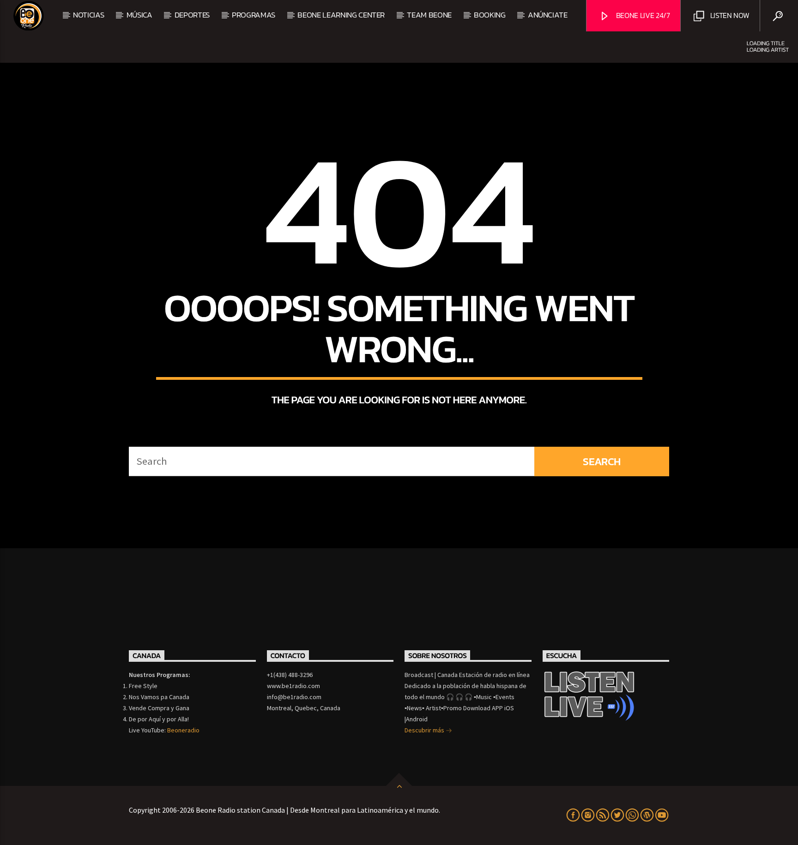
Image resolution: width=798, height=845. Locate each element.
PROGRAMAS (253, 15)
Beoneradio (183, 730)
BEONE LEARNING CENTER (341, 15)
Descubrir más (425, 730)
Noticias (88, 15)
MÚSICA (139, 15)
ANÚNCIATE (548, 15)
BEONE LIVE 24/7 (642, 15)
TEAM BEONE (429, 15)
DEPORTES (192, 15)
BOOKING (490, 15)
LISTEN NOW (728, 15)
